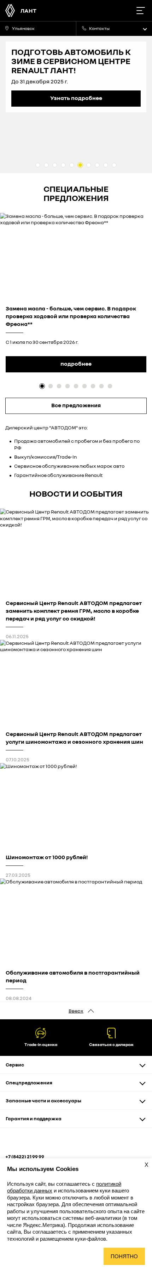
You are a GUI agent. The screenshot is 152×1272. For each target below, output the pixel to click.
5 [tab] (72, 165)
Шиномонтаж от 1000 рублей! (47, 857)
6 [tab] (80, 165)
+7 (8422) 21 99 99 (24, 1156)
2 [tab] (46, 165)
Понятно (124, 1256)
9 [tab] (106, 165)
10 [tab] (114, 165)
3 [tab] (55, 165)
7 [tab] (89, 165)
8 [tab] (97, 165)
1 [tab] (38, 165)
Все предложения (76, 405)
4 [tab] (63, 165)
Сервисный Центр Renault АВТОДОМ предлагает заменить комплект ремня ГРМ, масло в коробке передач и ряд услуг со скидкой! (74, 610)
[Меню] (140, 10)
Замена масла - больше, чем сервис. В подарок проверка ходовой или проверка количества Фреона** (71, 316)
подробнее (76, 363)
